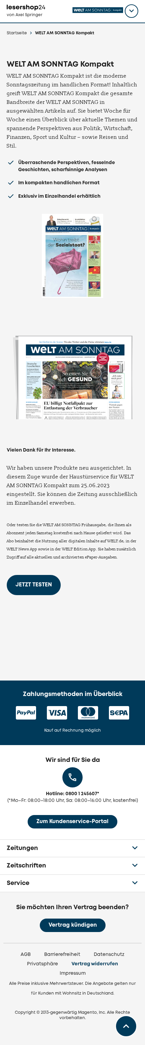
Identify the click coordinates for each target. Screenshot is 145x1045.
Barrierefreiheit (62, 955)
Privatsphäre (42, 964)
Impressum (73, 973)
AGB (26, 955)
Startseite (17, 33)
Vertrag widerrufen (94, 964)
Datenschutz (109, 955)
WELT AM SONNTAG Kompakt (64, 33)
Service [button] (18, 883)
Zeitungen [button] (22, 848)
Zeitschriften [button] (26, 865)
